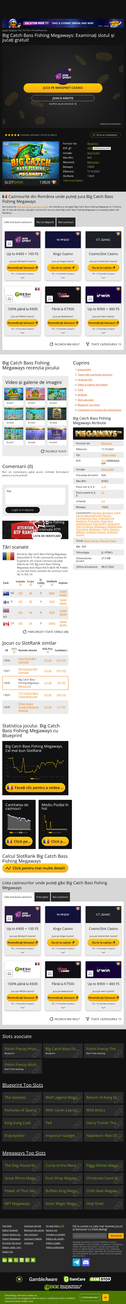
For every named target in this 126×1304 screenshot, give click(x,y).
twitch (27, 1258)
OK (105, 1297)
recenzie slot (85, 379)
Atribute (82, 394)
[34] (59, 695)
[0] (64, 660)
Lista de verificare (47, 536)
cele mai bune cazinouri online (33, 206)
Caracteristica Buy (86, 518)
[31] (59, 660)
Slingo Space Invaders (25, 705)
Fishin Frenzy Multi (21, 1064)
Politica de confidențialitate (60, 1238)
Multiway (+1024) (99, 529)
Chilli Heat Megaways (104, 1190)
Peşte (113, 540)
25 (102, 492)
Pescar (95, 540)
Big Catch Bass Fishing (64, 1048)
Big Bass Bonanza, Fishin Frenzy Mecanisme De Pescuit (98, 514)
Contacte (28, 1243)
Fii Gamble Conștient (25, 273)
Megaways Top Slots (24, 1153)
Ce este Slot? (55, 1225)
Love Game (24, 658)
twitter (16, 1258)
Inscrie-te (116, 1235)
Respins (114, 529)
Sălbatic (80, 532)
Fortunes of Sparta (20, 1110)
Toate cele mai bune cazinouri (95, 374)
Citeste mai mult (90, 1297)
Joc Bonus (87, 526)
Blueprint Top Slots (89, 405)
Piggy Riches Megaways (105, 1165)
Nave (87, 540)
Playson (31, 696)
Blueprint (92, 143)
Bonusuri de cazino (34, 1230)
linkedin (4, 1258)
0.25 (103, 487)
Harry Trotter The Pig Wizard (105, 1122)
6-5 (103, 501)
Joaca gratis (63, 98)
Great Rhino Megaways (23, 1178)
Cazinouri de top (32, 1225)
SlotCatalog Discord (86, 1261)
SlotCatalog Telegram (76, 1261)
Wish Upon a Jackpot (63, 1110)
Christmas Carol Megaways (105, 1178)
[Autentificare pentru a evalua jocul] (12, 135)
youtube (10, 1258)
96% (89, 148)
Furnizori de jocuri (11, 1243)
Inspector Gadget (60, 1135)
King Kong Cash (18, 1122)
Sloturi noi (7, 1251)
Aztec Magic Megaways (64, 1203)
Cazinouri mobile (33, 1238)
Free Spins (94, 521)
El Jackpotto (15, 1135)
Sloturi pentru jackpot (13, 1234)
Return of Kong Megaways (105, 1097)
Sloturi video (108, 455)
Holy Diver (95, 1203)
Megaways (93, 162)
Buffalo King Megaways (64, 1190)
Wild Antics (95, 1110)
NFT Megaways (17, 1203)
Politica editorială (55, 1247)
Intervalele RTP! (102, 148)
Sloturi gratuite (10, 1230)
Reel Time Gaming (95, 1053)
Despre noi (51, 1230)
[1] (58, 707)
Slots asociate (86, 400)
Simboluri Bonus (96, 532)
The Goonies (15, 1097)
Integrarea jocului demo (110, 123)
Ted (48, 1122)
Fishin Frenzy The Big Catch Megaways (105, 1048)
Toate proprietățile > (73, 180)
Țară (80, 389)
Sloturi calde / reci (11, 1247)
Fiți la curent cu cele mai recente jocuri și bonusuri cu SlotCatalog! (98, 1228)
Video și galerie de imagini (93, 384)
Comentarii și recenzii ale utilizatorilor (100, 410)
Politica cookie (53, 1243)
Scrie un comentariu (106, 134)
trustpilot (33, 1258)
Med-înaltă (93, 153)
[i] (20, 584)
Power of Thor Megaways (23, 1190)
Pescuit (104, 540)
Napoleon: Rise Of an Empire (105, 1135)
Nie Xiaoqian (25, 669)
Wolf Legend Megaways (64, 1097)
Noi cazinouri (31, 1234)
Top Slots (7, 1225)
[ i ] (107, 481)
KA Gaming (27, 660)
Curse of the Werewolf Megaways (64, 1165)
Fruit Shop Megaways (63, 1178)
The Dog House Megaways (23, 1165)
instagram (21, 1258)
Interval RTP (100, 524)
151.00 (47, 660)
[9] (58, 683)
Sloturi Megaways (11, 1238)
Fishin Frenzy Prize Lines (23, 1048)
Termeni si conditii (55, 1234)
